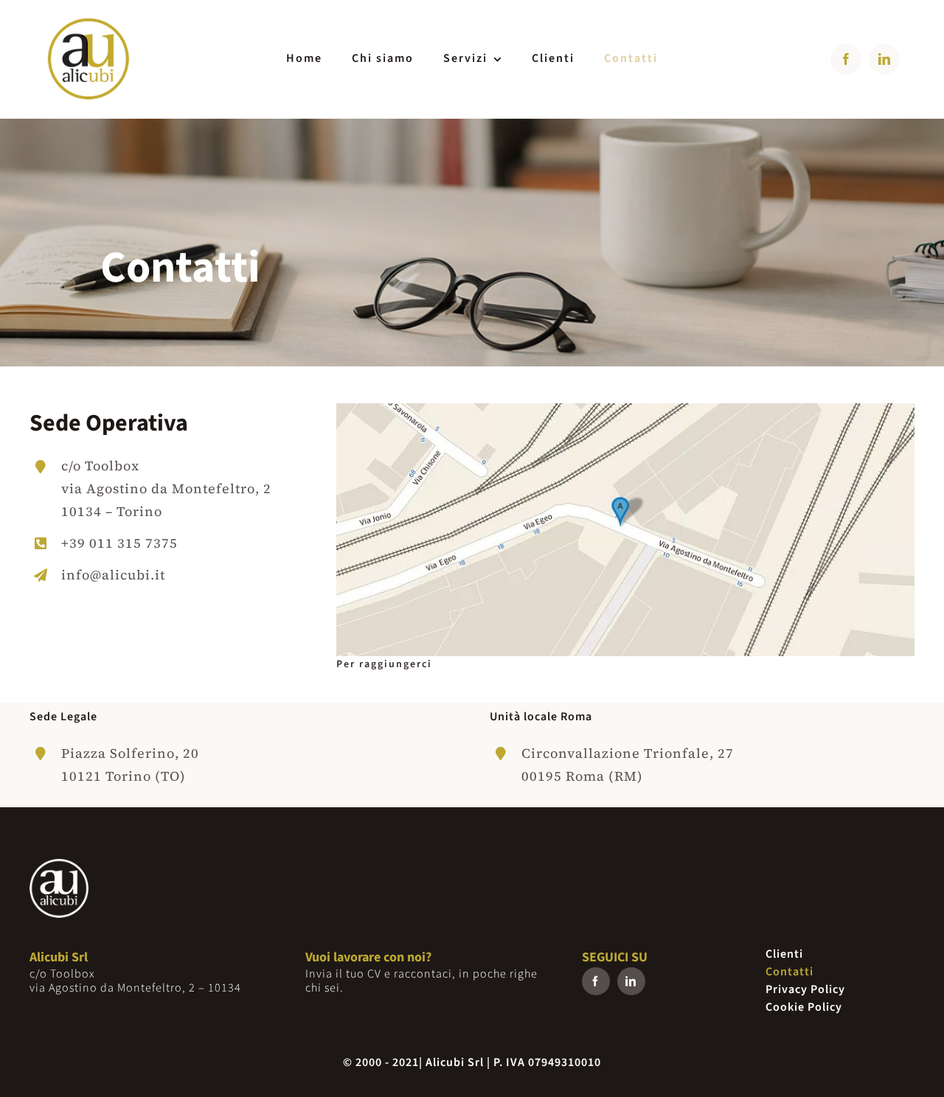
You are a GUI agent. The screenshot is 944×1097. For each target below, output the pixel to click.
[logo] (88, 21)
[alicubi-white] (59, 865)
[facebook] (845, 58)
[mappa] (625, 409)
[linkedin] (884, 58)
